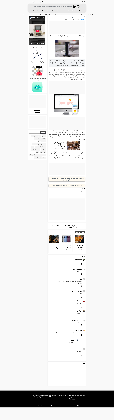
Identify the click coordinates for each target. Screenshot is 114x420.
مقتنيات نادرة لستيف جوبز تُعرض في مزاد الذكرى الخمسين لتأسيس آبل (80, 246)
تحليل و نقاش (41, 144)
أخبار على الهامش (36, 136)
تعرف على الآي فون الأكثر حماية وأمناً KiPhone (74, 226)
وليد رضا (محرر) (55, 244)
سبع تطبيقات (42, 147)
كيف (37, 152)
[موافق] (81, 263)
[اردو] (24, 14)
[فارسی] (46, 14)
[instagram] (34, 2)
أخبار (82, 19)
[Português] (41, 14)
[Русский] (37, 14)
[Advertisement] (67, 27)
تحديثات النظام (41, 141)
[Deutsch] (72, 14)
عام (32, 146)
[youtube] (31, 2)
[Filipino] (79, 14)
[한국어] (52, 14)
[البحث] (38, 10)
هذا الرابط (82, 160)
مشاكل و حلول (33, 155)
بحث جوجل (74, 10)
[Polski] (44, 14)
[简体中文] (90, 14)
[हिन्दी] (67, 14)
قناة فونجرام (42, 152)
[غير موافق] (81, 264)
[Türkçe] (31, 14)
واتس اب (68, 10)
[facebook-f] (42, 2)
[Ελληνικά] (69, 14)
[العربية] (93, 14)
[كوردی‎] (49, 14)
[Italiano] (58, 14)
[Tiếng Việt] (21, 14)
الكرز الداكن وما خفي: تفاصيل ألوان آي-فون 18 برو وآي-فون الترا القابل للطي (67, 246)
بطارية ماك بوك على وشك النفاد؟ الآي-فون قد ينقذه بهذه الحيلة (54, 248)
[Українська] (27, 14)
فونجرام (43, 149)
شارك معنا (47, 10)
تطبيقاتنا (52, 10)
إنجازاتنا (64, 10)
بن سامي (78, 19)
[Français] (76, 14)
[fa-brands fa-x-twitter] (40, 2)
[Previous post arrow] (84, 226)
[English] (82, 14)
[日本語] (55, 14)
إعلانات (43, 138)
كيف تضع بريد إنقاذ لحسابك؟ (58, 226)
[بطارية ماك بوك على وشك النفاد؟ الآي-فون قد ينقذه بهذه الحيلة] (54, 239)
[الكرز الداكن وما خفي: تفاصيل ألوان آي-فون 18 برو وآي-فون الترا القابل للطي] (66, 239)
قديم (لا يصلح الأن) (35, 149)
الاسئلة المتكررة (58, 10)
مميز (44, 157)
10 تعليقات (66, 19)
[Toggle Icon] (33, 10)
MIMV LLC (32, 395)
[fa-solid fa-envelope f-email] (29, 2)
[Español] (34, 14)
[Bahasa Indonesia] (63, 14)
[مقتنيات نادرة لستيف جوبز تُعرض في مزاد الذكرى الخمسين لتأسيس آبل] (79, 239)
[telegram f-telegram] (37, 2)
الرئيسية (78, 10)
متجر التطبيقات (41, 155)
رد (81, 265)
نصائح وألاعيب (37, 157)
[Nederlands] (86, 14)
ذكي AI (82, 244)
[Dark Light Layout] (35, 10)
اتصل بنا (42, 10)
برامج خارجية (37, 138)
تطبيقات (34, 144)
